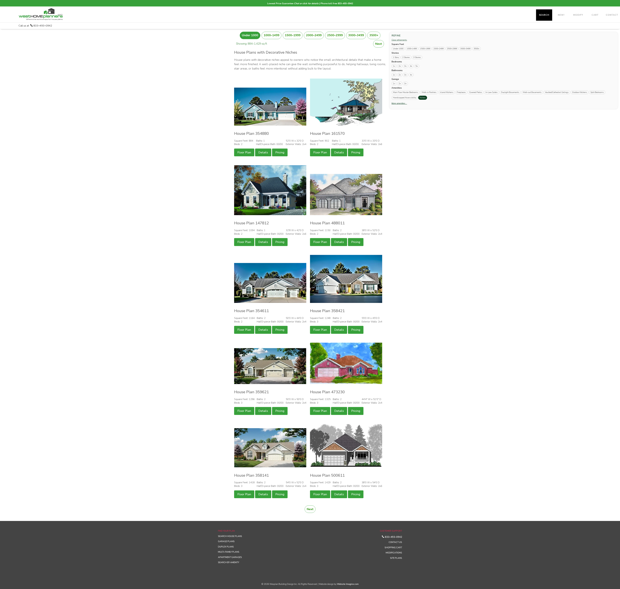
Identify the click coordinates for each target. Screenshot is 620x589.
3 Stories (417, 57)
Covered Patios (475, 92)
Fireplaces (461, 92)
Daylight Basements (510, 92)
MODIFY (578, 14)
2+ (400, 66)
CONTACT (612, 14)
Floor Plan (244, 152)
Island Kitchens (446, 92)
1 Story (396, 57)
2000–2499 (314, 35)
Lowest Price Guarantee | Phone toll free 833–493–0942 (310, 3)
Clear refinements (399, 40)
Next (378, 44)
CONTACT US (395, 542)
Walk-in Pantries (429, 92)
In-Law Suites (492, 92)
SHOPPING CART (393, 547)
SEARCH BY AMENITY (228, 562)
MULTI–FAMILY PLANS (228, 552)
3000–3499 (356, 35)
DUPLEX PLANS (226, 546)
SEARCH (544, 14)
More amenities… (399, 103)
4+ (411, 66)
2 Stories (406, 57)
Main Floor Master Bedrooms (405, 92)
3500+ (373, 35)
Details (263, 152)
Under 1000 (250, 35)
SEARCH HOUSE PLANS (230, 536)
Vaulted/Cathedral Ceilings (557, 92)
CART (595, 14)
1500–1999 (292, 35)
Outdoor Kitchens (579, 92)
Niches (423, 97)
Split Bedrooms (597, 92)
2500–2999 (335, 35)
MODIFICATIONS (394, 552)
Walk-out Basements (532, 92)
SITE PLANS (396, 558)
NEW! (561, 14)
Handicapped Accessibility (404, 97)
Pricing (279, 152)
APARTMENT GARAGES (230, 557)
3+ (405, 66)
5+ (417, 66)
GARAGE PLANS (226, 541)
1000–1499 (271, 35)
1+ (394, 66)
